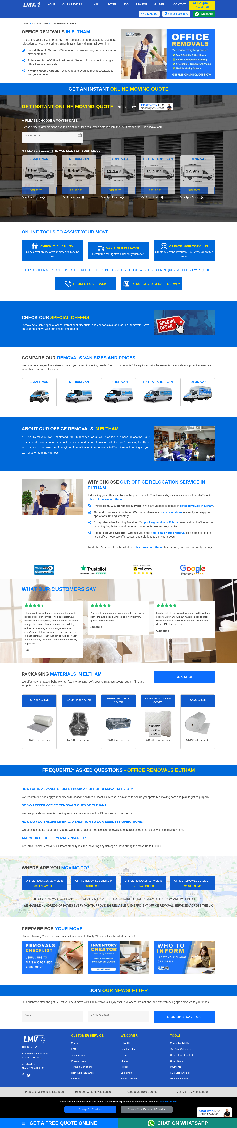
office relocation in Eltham (105, 499)
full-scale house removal (169, 532)
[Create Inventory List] (118, 957)
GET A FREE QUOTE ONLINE (62, 1123)
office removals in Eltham (196, 505)
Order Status (177, 1060)
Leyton (124, 1055)
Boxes (112, 4)
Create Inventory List (181, 1055)
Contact (179, 4)
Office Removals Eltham (64, 23)
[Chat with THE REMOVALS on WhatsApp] (152, 1123)
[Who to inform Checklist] (184, 957)
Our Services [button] (72, 4)
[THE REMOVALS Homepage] (32, 5)
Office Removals (40, 23)
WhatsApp (207, 13)
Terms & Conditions (81, 1066)
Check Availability (179, 1043)
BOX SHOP (184, 677)
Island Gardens (129, 1078)
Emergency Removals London (93, 1091)
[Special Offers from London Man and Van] (184, 323)
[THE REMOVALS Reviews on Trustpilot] (94, 570)
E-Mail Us (29, 1064)
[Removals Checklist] (52, 957)
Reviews (141, 4)
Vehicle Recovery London (193, 1091)
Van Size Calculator (180, 1049)
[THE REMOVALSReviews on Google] (192, 570)
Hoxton (124, 1066)
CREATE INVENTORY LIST (184, 251)
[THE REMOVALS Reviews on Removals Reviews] (44, 570)
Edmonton (126, 1072)
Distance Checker (179, 1078)
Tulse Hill (125, 1043)
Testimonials (78, 1055)
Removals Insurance (82, 1072)
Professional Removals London (44, 1091)
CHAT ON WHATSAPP (182, 1123)
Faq (126, 4)
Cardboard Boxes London (143, 1091)
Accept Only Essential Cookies (147, 1109)
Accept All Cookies (90, 1109)
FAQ (73, 1049)
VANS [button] (95, 4)
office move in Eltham (148, 547)
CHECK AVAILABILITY (52, 251)
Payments (175, 1066)
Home (52, 4)
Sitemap (75, 1078)
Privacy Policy (168, 1101)
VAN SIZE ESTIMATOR (118, 251)
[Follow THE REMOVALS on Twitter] (29, 1075)
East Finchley (128, 1049)
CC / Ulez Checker (180, 1072)
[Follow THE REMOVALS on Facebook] (23, 1075)
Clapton (125, 1060)
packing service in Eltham (161, 522)
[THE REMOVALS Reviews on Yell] (143, 570)
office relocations (171, 512)
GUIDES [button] (159, 4)
